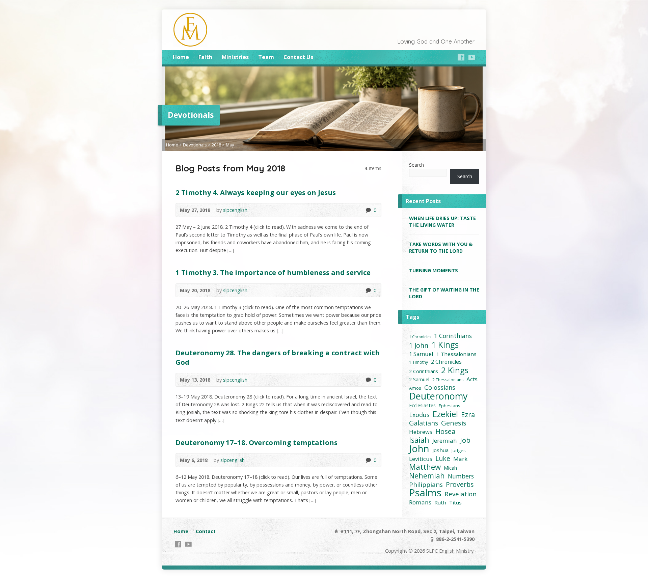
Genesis (453, 423)
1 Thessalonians (456, 354)
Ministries (235, 57)
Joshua (440, 450)
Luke (442, 458)
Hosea (445, 431)
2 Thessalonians (447, 380)
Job (465, 440)
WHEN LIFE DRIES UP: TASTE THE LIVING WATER (442, 221)
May (230, 145)
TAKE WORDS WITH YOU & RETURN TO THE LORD (441, 247)
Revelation (460, 494)
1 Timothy (418, 362)
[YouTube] (471, 57)
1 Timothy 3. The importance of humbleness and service (273, 272)
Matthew (425, 467)
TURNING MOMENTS (433, 270)
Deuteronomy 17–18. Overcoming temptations (257, 442)
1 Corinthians (453, 336)
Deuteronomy (438, 396)
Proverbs (460, 484)
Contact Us (298, 57)
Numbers (461, 476)
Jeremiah (444, 440)
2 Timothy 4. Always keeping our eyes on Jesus (256, 192)
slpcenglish (235, 210)
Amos (415, 388)
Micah (450, 468)
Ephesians (449, 406)
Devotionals (195, 145)
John (419, 448)
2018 (216, 145)
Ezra (468, 414)
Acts (472, 379)
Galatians (423, 423)
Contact (206, 531)
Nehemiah (427, 475)
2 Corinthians (423, 371)
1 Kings (445, 345)
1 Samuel (421, 354)
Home (181, 57)
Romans (420, 502)
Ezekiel (445, 414)
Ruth (440, 502)
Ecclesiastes (422, 405)
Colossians (439, 387)
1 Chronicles (420, 336)
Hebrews (420, 432)
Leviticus (420, 459)
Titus (455, 502)
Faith (205, 57)
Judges (459, 450)
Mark (460, 459)
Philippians (426, 485)
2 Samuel (419, 379)
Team (266, 57)
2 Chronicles (446, 361)
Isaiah (419, 440)
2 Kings (454, 370)
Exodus (419, 415)
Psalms (425, 493)
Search (416, 165)
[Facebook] (461, 57)
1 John (418, 345)
